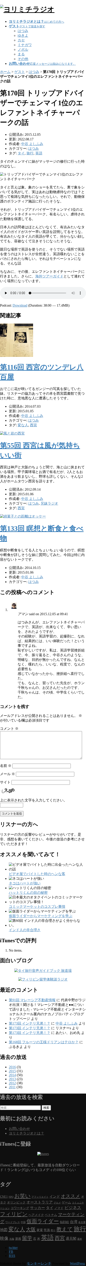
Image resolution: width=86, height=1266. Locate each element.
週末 (79, 1239)
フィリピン (14, 1214)
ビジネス (72, 1207)
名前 (5, 766)
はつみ (23, 31)
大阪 (31, 1229)
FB (11, 1252)
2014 (12, 1075)
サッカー (37, 1207)
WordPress (77, 1263)
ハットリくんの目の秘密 (28, 892)
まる (21, 54)
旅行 (30, 153)
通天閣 (71, 1238)
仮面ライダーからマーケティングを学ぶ (40, 916)
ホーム (5, 72)
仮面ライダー (42, 1221)
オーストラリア (39, 1202)
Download (20, 305)
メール (7, 774)
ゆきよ (23, 35)
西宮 (33, 425)
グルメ (57, 1202)
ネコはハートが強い (25, 883)
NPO (11, 1197)
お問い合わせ (19, 1129)
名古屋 (82, 1222)
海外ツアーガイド (49, 276)
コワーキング (20, 1208)
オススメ (70, 1196)
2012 (12, 1083)
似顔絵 (64, 1222)
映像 (4, 1238)
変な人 (23, 425)
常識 (47, 1230)
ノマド (59, 1208)
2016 (12, 1067)
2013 (12, 1079)
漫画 (18, 1238)
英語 (38, 153)
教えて (64, 1229)
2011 (12, 1087)
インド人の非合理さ (25, 930)
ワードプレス (12, 1222)
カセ (21, 40)
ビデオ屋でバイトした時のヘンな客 (37, 874)
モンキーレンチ (39, 1263)
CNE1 (4, 1196)
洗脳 (11, 1239)
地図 (3, 1230)
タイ (21, 153)
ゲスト (19, 72)
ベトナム (51, 1215)
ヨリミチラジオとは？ (26, 1133)
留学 (27, 1238)
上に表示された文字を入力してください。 (33, 800)
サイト (5, 782)
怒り (53, 1230)
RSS (12, 1256)
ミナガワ (25, 45)
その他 (23, 59)
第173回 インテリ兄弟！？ (29, 1023)
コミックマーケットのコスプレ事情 (37, 906)
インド (54, 1196)
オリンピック (16, 1202)
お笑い (22, 1196)
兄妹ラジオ (49, 503)
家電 (40, 1230)
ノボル (23, 49)
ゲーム (66, 1202)
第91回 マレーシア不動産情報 (32, 1000)
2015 (12, 1071)
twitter (13, 1248)
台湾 (73, 1221)
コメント (9, 728)
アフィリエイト (40, 1197)
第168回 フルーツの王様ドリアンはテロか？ (44, 1042)
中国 (23, 1222)
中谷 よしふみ (67, 1023)
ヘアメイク (36, 1215)
